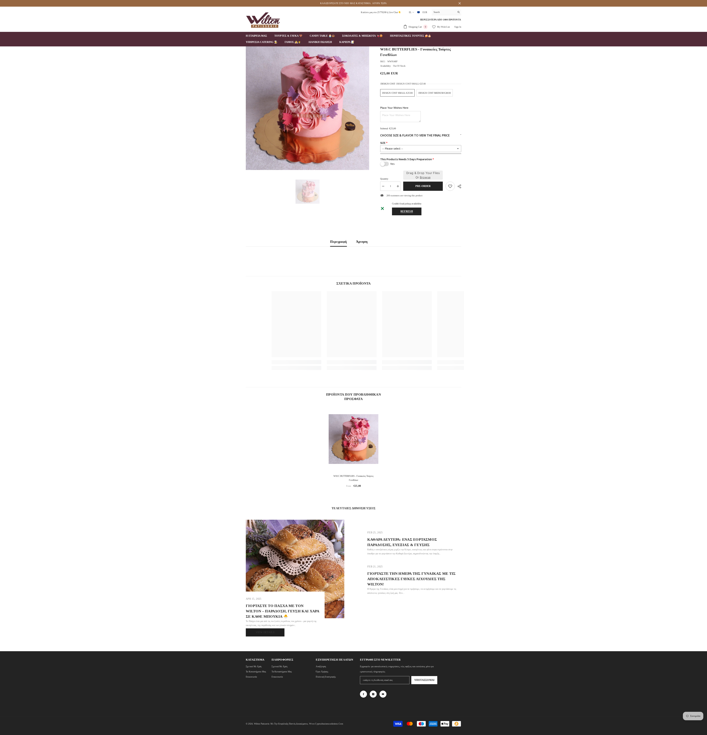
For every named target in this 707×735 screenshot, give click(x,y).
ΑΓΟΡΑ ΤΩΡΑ (379, 3)
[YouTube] (382, 694)
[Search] (446, 12)
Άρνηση (362, 241)
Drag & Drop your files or (423, 175)
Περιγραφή (338, 241)
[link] (279, 362)
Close (459, 3)
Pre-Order (423, 186)
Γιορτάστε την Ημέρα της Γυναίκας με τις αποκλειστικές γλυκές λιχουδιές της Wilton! (411, 578)
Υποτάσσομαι (424, 680)
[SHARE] (458, 186)
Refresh (406, 211)
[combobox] (443, 12)
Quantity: (384, 179)
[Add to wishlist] (450, 186)
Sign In (457, 27)
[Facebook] (363, 694)
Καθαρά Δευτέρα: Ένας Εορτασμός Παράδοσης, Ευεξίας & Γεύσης (402, 542)
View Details (265, 632)
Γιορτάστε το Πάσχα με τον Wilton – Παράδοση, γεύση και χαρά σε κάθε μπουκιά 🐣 (282, 611)
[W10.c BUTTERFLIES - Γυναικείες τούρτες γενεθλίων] (353, 439)
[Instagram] (373, 694)
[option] (307, 108)
